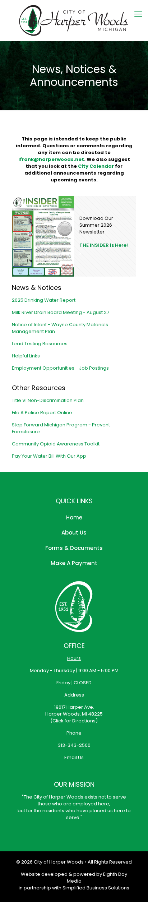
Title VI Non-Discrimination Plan (48, 400)
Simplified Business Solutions (96, 887)
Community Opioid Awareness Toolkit (56, 443)
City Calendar (96, 166)
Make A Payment (74, 563)
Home (74, 517)
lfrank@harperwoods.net (51, 159)
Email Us (74, 757)
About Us (74, 532)
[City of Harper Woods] (74, 20)
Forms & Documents (74, 548)
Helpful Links (26, 355)
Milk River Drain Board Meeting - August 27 (60, 312)
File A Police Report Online (42, 412)
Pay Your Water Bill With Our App (49, 456)
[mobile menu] (138, 14)
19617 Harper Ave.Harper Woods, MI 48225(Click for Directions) (74, 714)
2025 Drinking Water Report (43, 300)
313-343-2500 (74, 745)
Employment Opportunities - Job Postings (60, 368)
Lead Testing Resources (40, 343)
